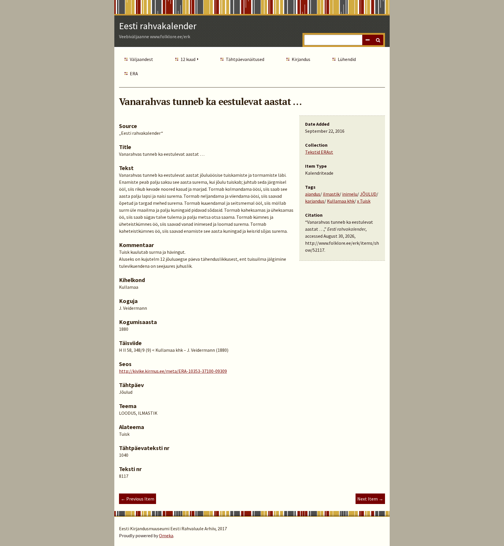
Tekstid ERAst (319, 152)
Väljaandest (141, 59)
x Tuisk (363, 201)
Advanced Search (367, 40)
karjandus (314, 201)
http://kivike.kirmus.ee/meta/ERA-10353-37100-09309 (173, 371)
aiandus (312, 194)
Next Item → (370, 499)
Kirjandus (301, 59)
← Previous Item (137, 499)
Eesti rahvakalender (158, 26)
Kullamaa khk (340, 201)
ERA (134, 73)
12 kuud (188, 59)
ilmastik (331, 194)
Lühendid (347, 59)
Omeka (166, 535)
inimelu (349, 194)
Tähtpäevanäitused (245, 59)
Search (378, 40)
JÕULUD (368, 194)
